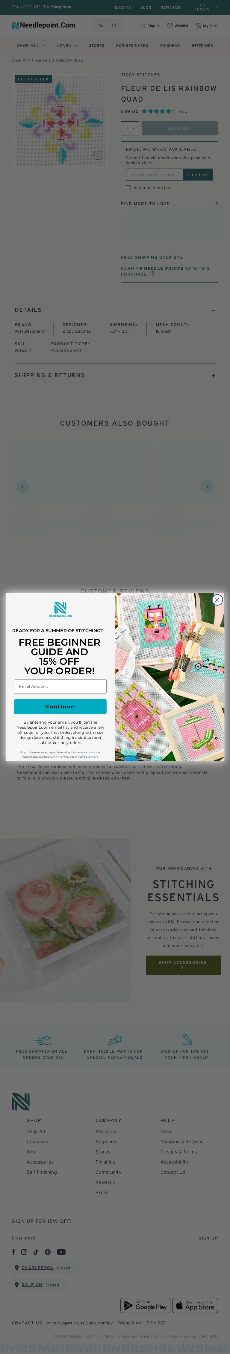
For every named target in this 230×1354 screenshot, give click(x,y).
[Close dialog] (217, 600)
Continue (60, 707)
